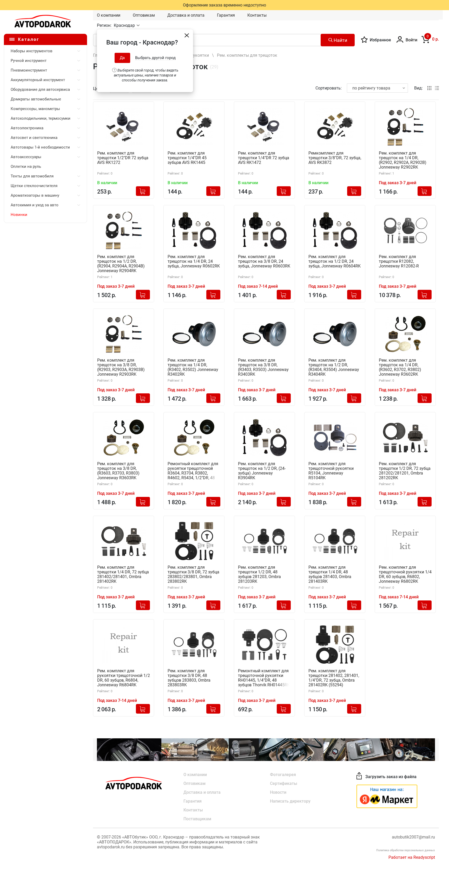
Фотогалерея (283, 774)
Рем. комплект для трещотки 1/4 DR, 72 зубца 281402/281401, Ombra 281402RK (123, 574)
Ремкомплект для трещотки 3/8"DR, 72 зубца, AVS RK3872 (334, 158)
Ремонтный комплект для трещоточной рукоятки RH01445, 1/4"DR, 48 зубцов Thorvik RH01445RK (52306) (264, 678)
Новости (278, 792)
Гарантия (226, 15)
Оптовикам (144, 15)
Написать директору (290, 801)
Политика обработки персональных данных (405, 850)
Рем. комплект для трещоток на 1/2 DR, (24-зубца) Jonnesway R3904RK (262, 471)
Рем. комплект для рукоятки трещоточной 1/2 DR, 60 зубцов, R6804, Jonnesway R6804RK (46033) (123, 678)
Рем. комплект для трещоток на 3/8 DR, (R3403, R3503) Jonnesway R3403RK (263, 367)
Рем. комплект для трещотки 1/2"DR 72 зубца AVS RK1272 (122, 158)
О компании (108, 15)
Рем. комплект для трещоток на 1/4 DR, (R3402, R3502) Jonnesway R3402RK (193, 367)
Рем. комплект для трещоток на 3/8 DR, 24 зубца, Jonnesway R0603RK (264, 261)
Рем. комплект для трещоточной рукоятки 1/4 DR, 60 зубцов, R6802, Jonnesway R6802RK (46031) (405, 574)
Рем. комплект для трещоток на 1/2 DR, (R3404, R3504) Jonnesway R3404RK (333, 367)
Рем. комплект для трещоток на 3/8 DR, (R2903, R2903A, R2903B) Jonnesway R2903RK (121, 367)
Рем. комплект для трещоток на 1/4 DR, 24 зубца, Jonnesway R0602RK (194, 261)
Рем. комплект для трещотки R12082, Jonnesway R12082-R (399, 261)
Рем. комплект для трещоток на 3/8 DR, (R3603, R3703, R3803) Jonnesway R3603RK (118, 471)
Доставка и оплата (185, 15)
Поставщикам (197, 818)
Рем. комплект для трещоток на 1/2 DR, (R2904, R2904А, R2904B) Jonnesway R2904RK (121, 263)
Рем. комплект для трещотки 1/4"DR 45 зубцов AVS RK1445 (187, 158)
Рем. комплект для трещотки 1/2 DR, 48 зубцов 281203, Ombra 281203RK (259, 574)
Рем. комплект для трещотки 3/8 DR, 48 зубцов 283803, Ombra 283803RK (189, 678)
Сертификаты (283, 783)
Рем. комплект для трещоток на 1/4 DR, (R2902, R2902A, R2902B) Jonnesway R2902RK (402, 160)
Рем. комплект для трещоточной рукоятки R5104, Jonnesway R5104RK (331, 471)
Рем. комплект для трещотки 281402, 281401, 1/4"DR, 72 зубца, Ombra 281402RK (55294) (333, 678)
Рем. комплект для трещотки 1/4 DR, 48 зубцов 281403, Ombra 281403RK (329, 574)
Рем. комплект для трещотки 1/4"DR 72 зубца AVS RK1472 (263, 158)
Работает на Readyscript (411, 857)
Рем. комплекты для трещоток (247, 55)
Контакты (257, 15)
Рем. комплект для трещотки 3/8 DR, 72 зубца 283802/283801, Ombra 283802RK (193, 574)
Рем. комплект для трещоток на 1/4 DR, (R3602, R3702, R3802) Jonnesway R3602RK (400, 367)
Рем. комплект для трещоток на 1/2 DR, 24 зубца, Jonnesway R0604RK (334, 261)
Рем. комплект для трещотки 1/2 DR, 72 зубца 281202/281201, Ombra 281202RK (405, 471)
